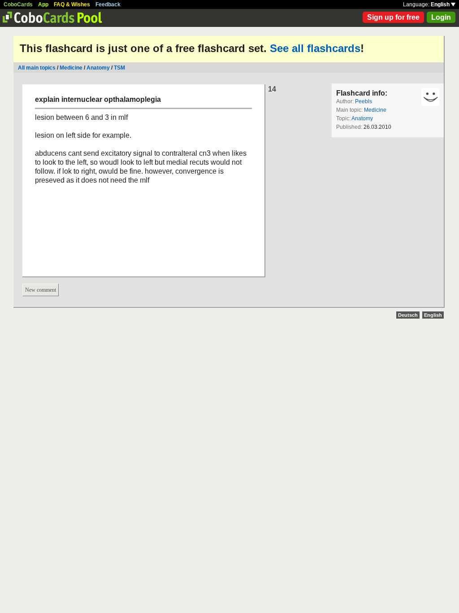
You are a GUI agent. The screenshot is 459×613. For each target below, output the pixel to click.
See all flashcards (315, 48)
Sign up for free (393, 17)
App (43, 4)
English (441, 4)
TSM (119, 68)
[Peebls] (430, 97)
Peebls (363, 101)
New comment (40, 290)
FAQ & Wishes (72, 4)
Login (441, 17)
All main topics (37, 68)
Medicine (71, 68)
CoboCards (18, 4)
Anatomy (98, 68)
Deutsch (408, 315)
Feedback (108, 4)
